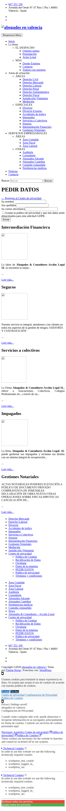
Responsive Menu (12, 35)
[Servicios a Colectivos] (13, 381)
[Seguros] (14, 318)
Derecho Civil (30, 79)
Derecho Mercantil (33, 82)
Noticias (13, 171)
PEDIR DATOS (24, 569)
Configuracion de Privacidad (41, 694)
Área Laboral (30, 145)
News (11, 611)
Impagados (29, 117)
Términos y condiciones (28, 575)
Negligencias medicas (35, 168)
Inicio (11, 41)
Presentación (30, 53)
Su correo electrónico (13, 208)
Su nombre (7, 201)
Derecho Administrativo (36, 92)
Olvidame (20, 563)
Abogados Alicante (33, 158)
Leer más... (7, 279)
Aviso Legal (29, 57)
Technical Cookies (13, 748)
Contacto (28, 66)
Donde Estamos (31, 63)
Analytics (19, 732)
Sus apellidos (8, 205)
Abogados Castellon (34, 161)
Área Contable (31, 139)
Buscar (5, 180)
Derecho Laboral (32, 85)
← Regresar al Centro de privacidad (21, 198)
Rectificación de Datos (28, 559)
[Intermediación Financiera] (14, 258)
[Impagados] (14, 444)
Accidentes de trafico (34, 114)
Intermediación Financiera (37, 126)
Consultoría (29, 155)
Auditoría (28, 152)
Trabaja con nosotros (34, 69)
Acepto (5, 691)
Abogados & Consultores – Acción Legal (31, 614)
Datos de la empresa (26, 566)
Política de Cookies (26, 556)
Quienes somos (31, 50)
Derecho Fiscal (31, 95)
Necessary (7, 732)
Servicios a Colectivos (35, 120)
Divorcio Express (32, 111)
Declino (14, 691)
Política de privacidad (27, 572)
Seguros (27, 123)
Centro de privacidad (20, 553)
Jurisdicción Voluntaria (35, 98)
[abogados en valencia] (21, 27)
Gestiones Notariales (34, 130)
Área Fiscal (29, 142)
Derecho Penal (31, 88)
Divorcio (27, 107)
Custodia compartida (34, 164)
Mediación (28, 101)
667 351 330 (15, 4)
